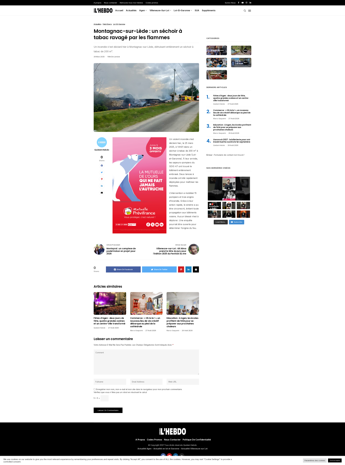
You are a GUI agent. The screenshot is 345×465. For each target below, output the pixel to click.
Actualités (131, 10)
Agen (142, 10)
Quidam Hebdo (101, 149)
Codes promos (152, 3)
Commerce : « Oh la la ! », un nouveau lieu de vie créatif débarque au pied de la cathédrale (145, 322)
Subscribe (238, 222)
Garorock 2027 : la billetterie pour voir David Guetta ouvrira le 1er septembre (231, 140)
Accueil (119, 10)
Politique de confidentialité (197, 439)
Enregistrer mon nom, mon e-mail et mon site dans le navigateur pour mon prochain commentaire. (139, 389)
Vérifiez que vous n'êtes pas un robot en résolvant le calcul (120, 392)
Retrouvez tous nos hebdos (131, 3)
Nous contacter (110, 3)
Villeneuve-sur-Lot (159, 10)
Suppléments (208, 10)
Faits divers (107, 24)
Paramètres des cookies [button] (315, 460)
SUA (197, 10)
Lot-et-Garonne (182, 10)
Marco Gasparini (136, 330)
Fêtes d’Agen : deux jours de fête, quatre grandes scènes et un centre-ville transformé (109, 321)
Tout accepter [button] (335, 460)
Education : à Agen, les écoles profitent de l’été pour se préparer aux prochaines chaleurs (182, 322)
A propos (97, 3)
